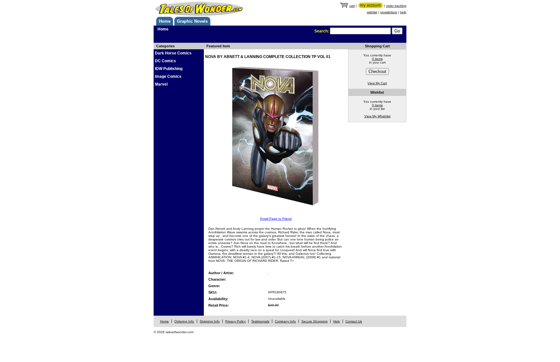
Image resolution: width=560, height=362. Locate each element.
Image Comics (168, 76)
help (403, 12)
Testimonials (260, 321)
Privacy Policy (235, 321)
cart (352, 5)
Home (164, 21)
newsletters (388, 12)
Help (336, 321)
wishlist (372, 12)
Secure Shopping (314, 321)
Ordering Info (184, 321)
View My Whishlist (377, 116)
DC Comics (165, 61)
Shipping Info (210, 321)
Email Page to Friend (276, 218)
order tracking (396, 5)
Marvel (161, 84)
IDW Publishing (168, 68)
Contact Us (353, 321)
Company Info (285, 321)
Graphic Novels (192, 21)
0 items (377, 59)
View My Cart (377, 83)
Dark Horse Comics (173, 53)
